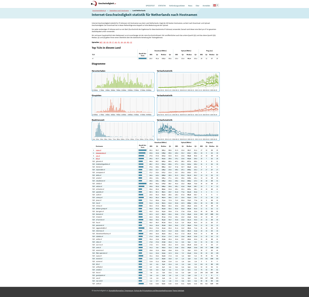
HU (116, 42)
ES (107, 42)
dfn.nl (98, 159)
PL (119, 42)
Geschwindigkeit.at (99, 10)
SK (122, 42)
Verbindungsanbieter (177, 6)
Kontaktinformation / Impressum (121, 291)
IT (113, 42)
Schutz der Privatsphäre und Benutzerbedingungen (153, 291)
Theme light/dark (178, 291)
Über (197, 6)
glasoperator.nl (101, 153)
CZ (131, 42)
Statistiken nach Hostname (119, 10)
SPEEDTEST (150, 6)
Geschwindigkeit (107, 3)
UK (125, 42)
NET (101, 42)
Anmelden (206, 6)
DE (104, 42)
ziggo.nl (98, 150)
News (190, 6)
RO (128, 42)
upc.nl (98, 156)
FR (110, 42)
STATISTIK (162, 6)
